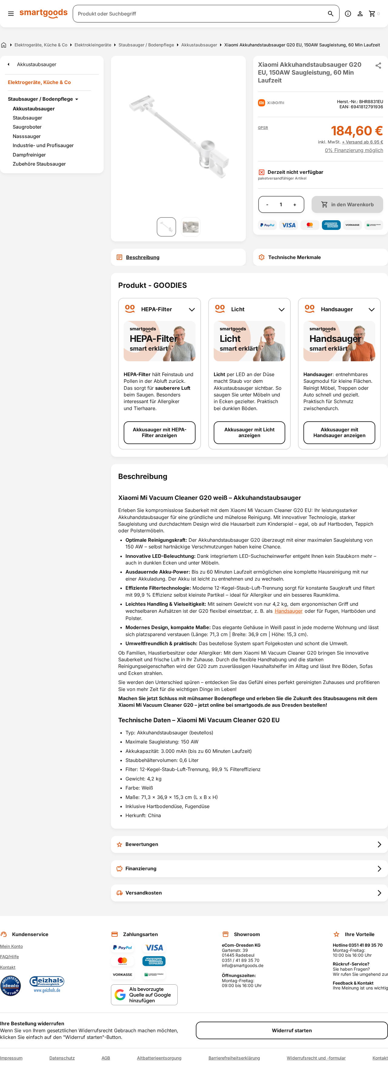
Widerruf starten (292, 1030)
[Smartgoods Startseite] (43, 13)
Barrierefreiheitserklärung (234, 1058)
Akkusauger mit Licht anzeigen (249, 432)
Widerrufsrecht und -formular (316, 1058)
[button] (263, 127)
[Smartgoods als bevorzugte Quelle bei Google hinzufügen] (144, 994)
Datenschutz (62, 1058)
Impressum (11, 1058)
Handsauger (289, 611)
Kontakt (7, 967)
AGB (106, 1058)
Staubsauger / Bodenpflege (40, 99)
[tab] (178, 257)
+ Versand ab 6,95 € (362, 141)
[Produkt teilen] (378, 65)
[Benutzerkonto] (360, 13)
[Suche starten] (330, 13)
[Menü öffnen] (11, 13)
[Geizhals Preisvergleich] (47, 985)
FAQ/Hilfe (9, 956)
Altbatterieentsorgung (159, 1058)
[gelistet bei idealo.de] (10, 985)
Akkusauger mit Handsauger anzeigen (339, 432)
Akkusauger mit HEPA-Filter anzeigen (159, 432)
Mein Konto (11, 946)
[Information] (348, 13)
